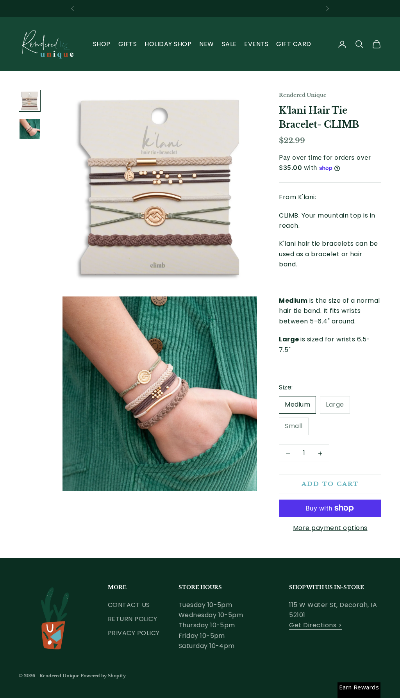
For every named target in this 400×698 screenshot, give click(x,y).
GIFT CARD (293, 43)
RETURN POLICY (132, 618)
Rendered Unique (303, 95)
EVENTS (256, 43)
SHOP (102, 43)
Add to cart (330, 483)
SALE (229, 43)
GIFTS (127, 43)
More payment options (330, 527)
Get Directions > (315, 625)
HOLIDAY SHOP (168, 43)
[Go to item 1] (30, 101)
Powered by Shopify (103, 675)
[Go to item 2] (30, 129)
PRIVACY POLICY (134, 632)
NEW (206, 43)
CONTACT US (129, 604)
